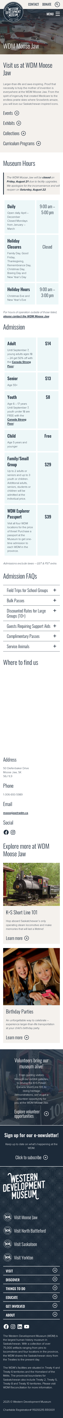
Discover (13, 1279)
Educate (12, 1297)
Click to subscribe (28, 1157)
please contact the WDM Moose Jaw (26, 316)
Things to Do (15, 1288)
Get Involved (15, 1306)
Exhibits (9, 122)
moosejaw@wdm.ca (15, 813)
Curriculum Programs (18, 143)
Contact (33, 4)
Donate (46, 4)
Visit (9, 1271)
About (10, 1315)
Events (8, 112)
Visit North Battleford (30, 1230)
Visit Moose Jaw (25, 1217)
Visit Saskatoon (25, 1243)
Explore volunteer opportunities (27, 1113)
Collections (11, 133)
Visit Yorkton (23, 1257)
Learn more (14, 937)
